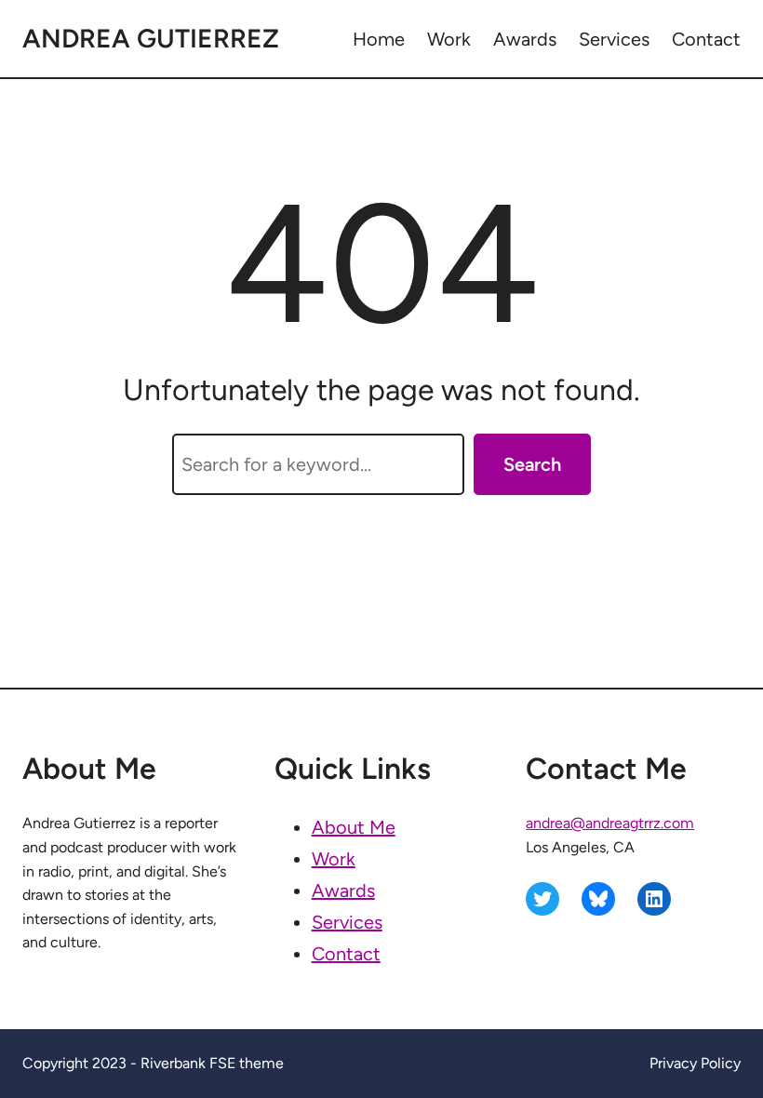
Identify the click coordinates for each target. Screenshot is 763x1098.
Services (347, 922)
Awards (343, 890)
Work (333, 859)
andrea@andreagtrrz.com (610, 823)
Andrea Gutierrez (150, 38)
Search (532, 464)
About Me (353, 827)
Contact (346, 954)
